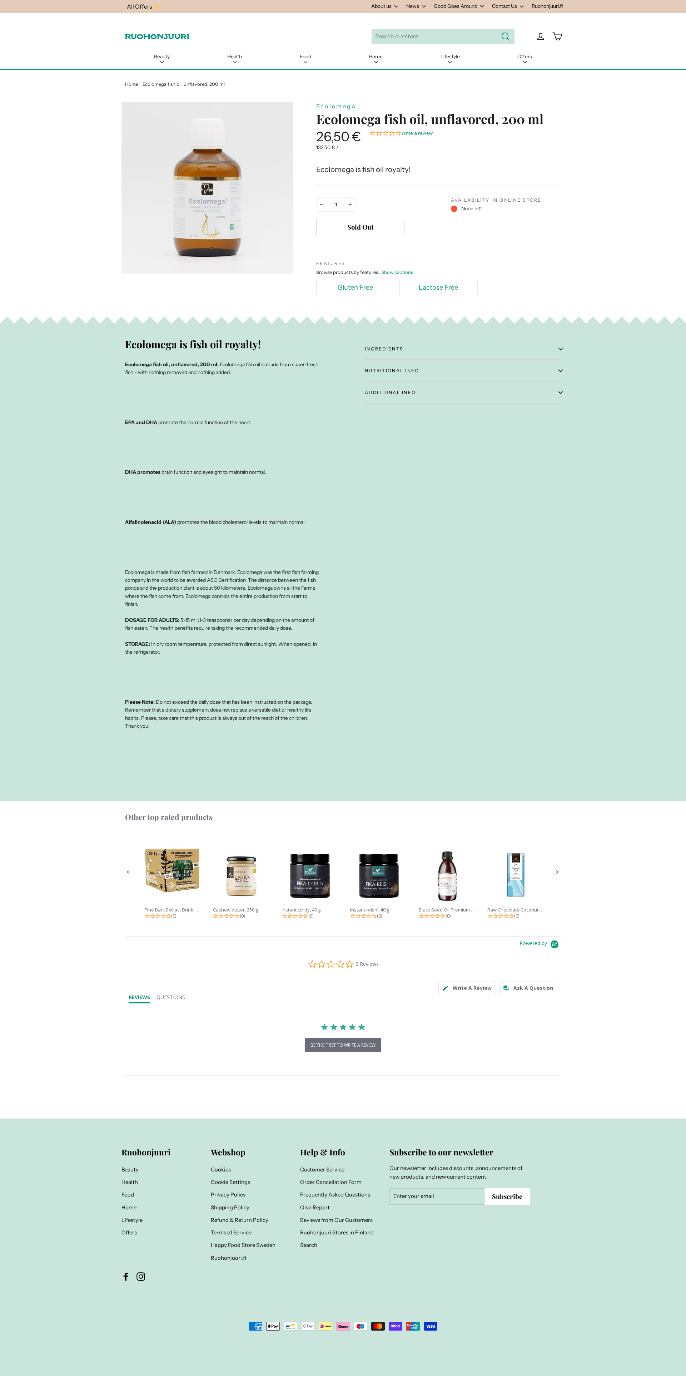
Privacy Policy (228, 1194)
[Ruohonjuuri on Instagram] (140, 1276)
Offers (524, 56)
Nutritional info (392, 370)
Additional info (390, 392)
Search (308, 1245)
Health (234, 56)
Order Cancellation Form (331, 1182)
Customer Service (322, 1169)
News (413, 6)
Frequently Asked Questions (335, 1194)
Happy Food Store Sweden (243, 1245)
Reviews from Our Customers (336, 1220)
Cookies (221, 1169)
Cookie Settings (230, 1182)
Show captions (397, 272)
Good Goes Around (456, 6)
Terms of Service (231, 1232)
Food (305, 56)
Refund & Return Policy (239, 1220)
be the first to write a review (343, 1045)
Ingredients (384, 349)
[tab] (467, 988)
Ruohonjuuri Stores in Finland (337, 1232)
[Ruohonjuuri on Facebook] (125, 1276)
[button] (128, 872)
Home (376, 56)
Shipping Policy (230, 1207)
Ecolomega (336, 106)
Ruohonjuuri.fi (547, 6)
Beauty (162, 56)
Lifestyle (450, 56)
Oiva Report (315, 1207)
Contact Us (505, 6)
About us (382, 6)
